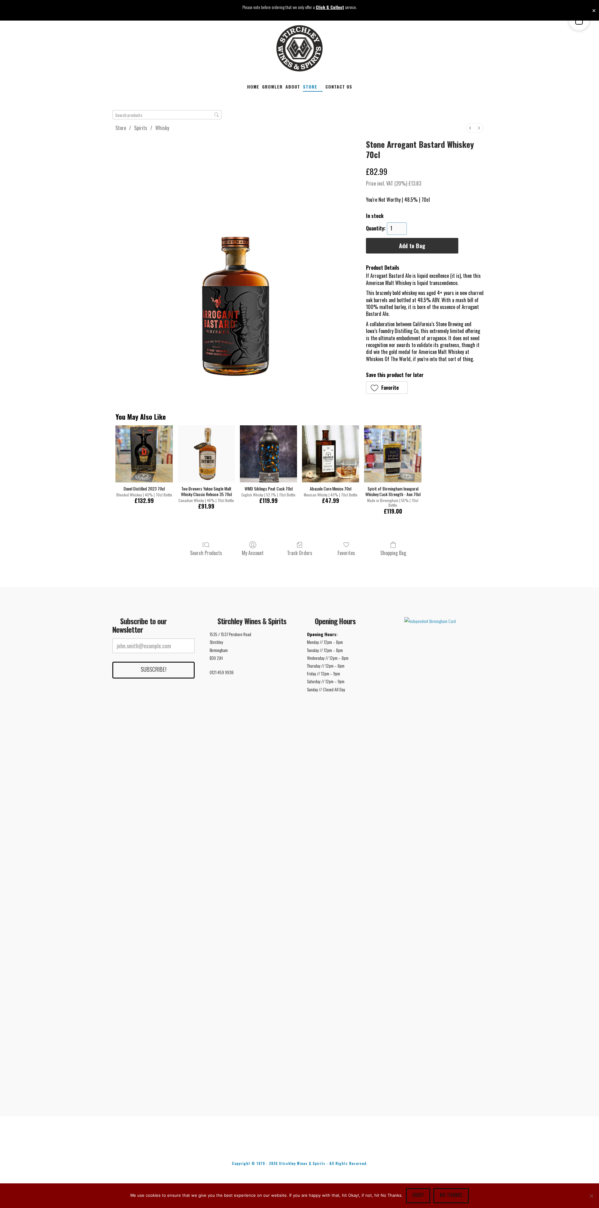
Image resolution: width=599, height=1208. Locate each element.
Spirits (140, 128)
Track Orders (299, 552)
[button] (387, 387)
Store (120, 128)
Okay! (418, 1195)
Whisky (162, 128)
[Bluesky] (312, 1146)
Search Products (206, 552)
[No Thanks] (591, 1196)
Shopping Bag (393, 552)
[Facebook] (260, 1146)
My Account (253, 552)
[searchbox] (167, 115)
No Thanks (451, 1195)
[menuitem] (470, 128)
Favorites (346, 552)
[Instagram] (338, 1146)
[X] (286, 1146)
